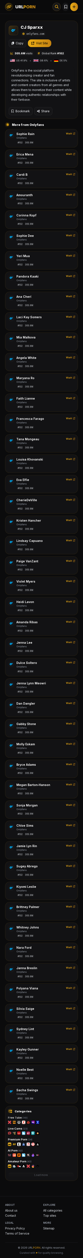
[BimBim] (9, 1155)
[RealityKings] (23, 1144)
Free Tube (18, 1117)
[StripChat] (9, 1133)
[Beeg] (33, 1122)
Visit (69, 133)
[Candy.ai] (28, 1155)
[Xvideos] (23, 1122)
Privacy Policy (15, 1228)
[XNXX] (37, 1122)
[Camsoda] (23, 1133)
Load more (41, 1175)
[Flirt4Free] (33, 1133)
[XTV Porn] (28, 1122)
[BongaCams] (28, 1133)
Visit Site (42, 43)
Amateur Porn (19, 1161)
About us (11, 1210)
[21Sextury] (28, 1144)
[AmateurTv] (37, 1133)
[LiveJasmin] (19, 1133)
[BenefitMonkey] (37, 1166)
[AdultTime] (37, 1144)
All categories (52, 1210)
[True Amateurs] (14, 1166)
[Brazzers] (14, 1144)
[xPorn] (9, 1122)
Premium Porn (20, 1139)
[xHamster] (19, 1122)
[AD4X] (23, 1166)
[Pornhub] (14, 1122)
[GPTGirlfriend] (33, 1155)
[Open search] (57, 7)
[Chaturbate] (14, 1133)
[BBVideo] (33, 1166)
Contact (10, 1215)
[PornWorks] (19, 1155)
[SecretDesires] (37, 1155)
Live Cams (18, 1128)
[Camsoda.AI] (23, 1155)
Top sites (49, 1215)
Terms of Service (17, 1233)
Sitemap (48, 1228)
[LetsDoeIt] (19, 1144)
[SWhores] (19, 1166)
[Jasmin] (14, 1155)
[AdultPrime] (33, 1144)
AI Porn (15, 1150)
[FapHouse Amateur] (9, 1166)
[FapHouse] (9, 1144)
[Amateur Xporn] (28, 1166)
